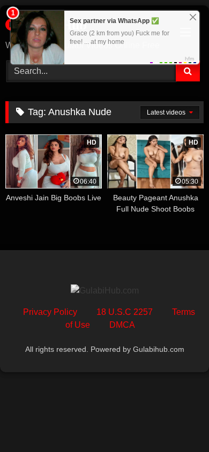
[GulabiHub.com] (105, 290)
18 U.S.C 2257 (124, 312)
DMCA (122, 324)
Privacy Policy (50, 312)
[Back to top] (176, 420)
